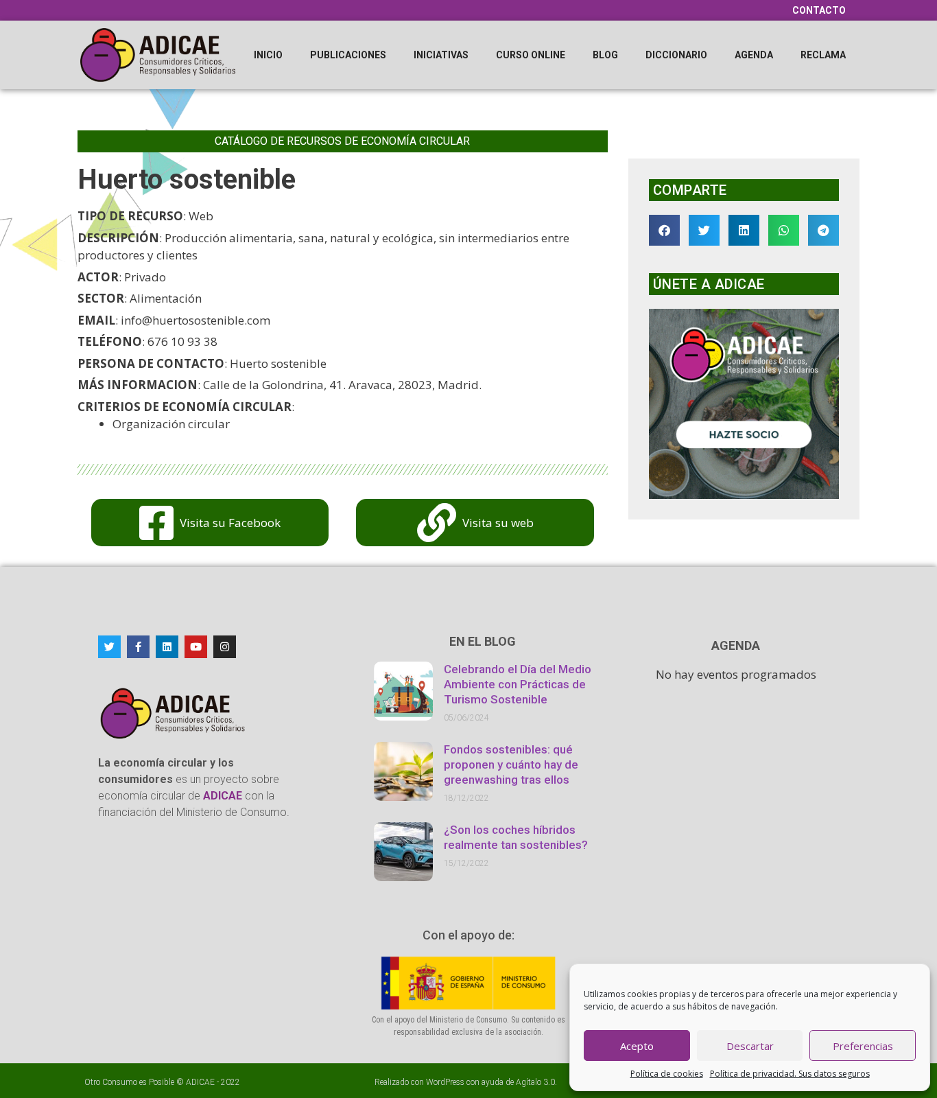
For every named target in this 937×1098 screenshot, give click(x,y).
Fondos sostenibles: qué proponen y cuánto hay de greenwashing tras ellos (511, 764)
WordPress (445, 1082)
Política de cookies (666, 1073)
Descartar (750, 1046)
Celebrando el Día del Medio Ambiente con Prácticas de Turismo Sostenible (517, 684)
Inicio (268, 54)
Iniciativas (441, 54)
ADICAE (200, 1082)
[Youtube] (196, 646)
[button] (664, 230)
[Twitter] (109, 646)
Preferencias (863, 1046)
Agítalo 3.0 (535, 1082)
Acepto (637, 1046)
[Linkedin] (167, 646)
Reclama (823, 54)
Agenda (754, 54)
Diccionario (676, 54)
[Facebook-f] (138, 646)
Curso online (530, 54)
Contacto (819, 10)
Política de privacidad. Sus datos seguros (790, 1073)
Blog (605, 54)
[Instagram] (224, 646)
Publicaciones (348, 54)
